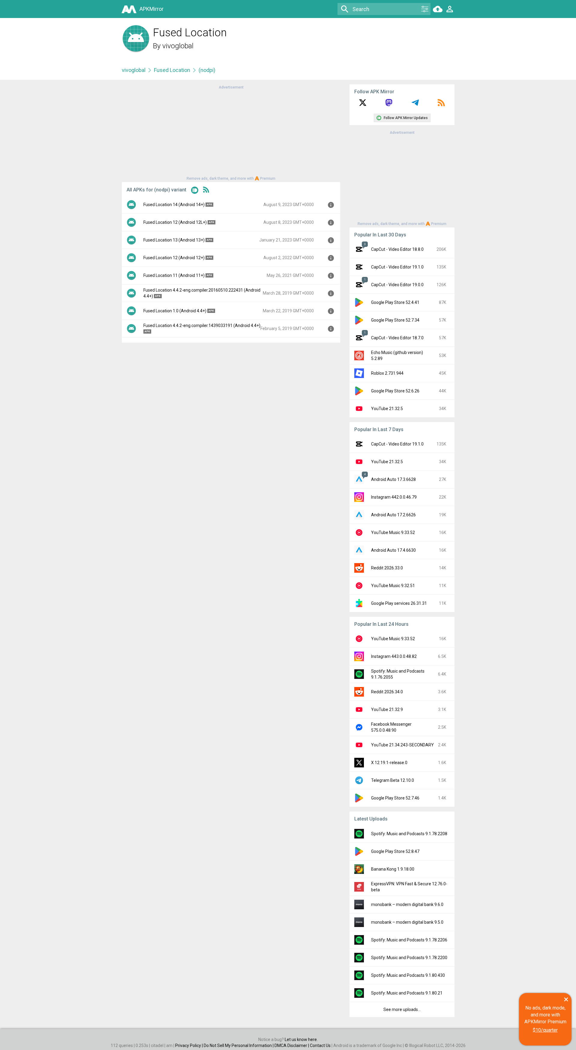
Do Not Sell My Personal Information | (239, 1045)
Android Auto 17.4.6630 (393, 550)
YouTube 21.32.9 (387, 709)
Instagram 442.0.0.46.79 (394, 497)
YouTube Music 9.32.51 (393, 585)
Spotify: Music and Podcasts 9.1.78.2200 (409, 957)
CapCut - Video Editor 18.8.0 (397, 249)
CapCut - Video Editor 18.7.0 (397, 337)
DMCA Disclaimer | (292, 1045)
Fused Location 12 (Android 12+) (174, 257)
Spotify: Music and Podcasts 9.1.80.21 (406, 993)
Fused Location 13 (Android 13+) (174, 240)
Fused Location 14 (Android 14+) (174, 204)
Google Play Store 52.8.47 (395, 851)
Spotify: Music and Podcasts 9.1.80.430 (408, 975)
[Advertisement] (231, 132)
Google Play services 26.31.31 (399, 603)
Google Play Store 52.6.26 (395, 390)
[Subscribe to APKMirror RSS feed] (441, 104)
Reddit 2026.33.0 (387, 568)
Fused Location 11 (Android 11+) (174, 275)
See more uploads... (402, 1009)
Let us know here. (301, 1039)
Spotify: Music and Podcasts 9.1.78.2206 (409, 940)
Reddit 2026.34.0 (387, 691)
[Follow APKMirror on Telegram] (415, 104)
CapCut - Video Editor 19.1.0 (397, 267)
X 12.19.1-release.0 (389, 762)
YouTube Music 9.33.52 (393, 532)
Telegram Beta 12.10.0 (392, 780)
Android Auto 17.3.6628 (393, 479)
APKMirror (152, 9)
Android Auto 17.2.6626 (393, 514)
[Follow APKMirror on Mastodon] (388, 104)
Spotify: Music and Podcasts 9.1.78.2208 (409, 833)
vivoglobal (178, 46)
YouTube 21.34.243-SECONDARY (402, 744)
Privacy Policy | (189, 1045)
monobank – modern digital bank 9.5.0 (407, 922)
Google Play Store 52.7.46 (395, 798)
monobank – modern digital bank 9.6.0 (407, 904)
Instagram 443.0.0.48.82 (394, 656)
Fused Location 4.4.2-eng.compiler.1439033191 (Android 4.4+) (201, 325)
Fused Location (172, 70)
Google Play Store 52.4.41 (395, 302)
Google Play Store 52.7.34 (395, 320)
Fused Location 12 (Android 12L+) (175, 222)
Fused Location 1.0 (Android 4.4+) (174, 310)
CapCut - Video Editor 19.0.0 (397, 284)
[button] (194, 191)
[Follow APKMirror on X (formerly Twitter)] (362, 104)
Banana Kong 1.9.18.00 (392, 869)
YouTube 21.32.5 (387, 408)
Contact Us (320, 1045)
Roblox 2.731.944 (387, 373)
